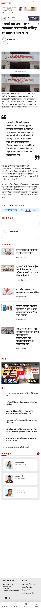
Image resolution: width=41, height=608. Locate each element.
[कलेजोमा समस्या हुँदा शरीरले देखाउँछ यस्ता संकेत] (7, 291)
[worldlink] (20, 210)
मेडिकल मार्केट (25, 590)
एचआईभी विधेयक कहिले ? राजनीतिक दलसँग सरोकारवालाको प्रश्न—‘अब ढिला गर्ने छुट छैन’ (28, 271)
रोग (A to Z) (32, 584)
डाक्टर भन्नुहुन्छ (25, 584)
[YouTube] (6, 598)
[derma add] (20, 9)
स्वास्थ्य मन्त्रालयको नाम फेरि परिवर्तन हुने (17, 447)
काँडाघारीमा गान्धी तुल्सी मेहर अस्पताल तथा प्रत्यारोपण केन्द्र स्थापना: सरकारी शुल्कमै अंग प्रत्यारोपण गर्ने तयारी (22, 430)
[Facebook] (3, 598)
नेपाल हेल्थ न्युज (11, 39)
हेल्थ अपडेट (31, 593)
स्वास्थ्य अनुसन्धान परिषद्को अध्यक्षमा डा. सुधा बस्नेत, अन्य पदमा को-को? (21, 439)
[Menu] (38, 2)
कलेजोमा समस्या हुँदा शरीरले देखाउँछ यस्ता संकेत (27, 291)
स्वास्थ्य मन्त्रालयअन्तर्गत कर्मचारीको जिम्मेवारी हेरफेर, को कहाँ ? (22, 394)
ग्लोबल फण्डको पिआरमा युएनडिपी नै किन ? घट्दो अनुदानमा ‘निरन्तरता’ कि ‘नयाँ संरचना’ (26, 311)
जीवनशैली (24, 587)
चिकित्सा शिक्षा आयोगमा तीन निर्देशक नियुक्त (26, 251)
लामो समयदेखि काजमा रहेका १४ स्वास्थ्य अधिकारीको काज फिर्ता (21, 403)
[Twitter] (9, 598)
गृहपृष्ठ (2, 13)
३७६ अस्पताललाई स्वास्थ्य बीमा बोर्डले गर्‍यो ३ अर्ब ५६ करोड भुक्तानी (21, 421)
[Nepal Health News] (6, 2)
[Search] (34, 2)
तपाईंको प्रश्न (25, 593)
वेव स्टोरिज (29, 587)
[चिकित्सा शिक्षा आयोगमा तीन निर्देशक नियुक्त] (7, 251)
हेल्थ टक (31, 590)
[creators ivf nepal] (20, 18)
